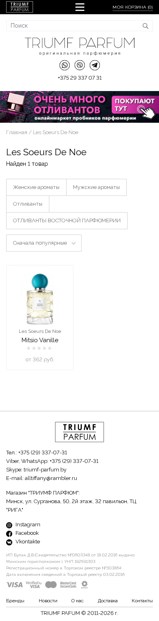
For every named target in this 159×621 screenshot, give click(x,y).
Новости (48, 601)
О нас (77, 601)
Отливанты (27, 204)
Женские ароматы (36, 187)
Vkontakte (27, 541)
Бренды (15, 601)
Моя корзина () (133, 7)
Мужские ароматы (96, 187)
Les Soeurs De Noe (40, 331)
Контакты (142, 601)
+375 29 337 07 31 (80, 78)
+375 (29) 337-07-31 (42, 452)
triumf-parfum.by (45, 470)
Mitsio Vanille (40, 340)
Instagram (27, 524)
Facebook (26, 533)
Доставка (108, 601)
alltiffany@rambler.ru (51, 478)
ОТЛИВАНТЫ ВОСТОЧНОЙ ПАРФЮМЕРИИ (67, 220)
